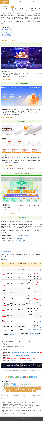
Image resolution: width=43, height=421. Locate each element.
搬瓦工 (6, 18)
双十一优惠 (26, 387)
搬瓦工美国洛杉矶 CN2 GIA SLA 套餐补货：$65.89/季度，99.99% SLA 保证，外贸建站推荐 (19, 402)
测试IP (25, 3)
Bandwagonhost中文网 (4, 2)
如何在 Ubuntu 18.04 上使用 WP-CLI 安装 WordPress (32, 395)
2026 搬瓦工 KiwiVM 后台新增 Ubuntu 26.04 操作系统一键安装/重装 (15, 413)
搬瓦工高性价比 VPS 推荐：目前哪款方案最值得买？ (22, 360)
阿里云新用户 (26, 391)
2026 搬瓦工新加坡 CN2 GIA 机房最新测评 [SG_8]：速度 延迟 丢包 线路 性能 (17, 404)
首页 (11, 3)
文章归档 (24, 418)
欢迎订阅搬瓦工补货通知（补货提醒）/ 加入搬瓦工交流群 (22, 245)
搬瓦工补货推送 (26, 389)
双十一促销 (31, 387)
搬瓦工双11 (10, 389)
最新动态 (33, 10)
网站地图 (21, 418)
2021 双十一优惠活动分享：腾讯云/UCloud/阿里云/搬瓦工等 (21, 9)
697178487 (27, 235)
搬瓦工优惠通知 (4, 389)
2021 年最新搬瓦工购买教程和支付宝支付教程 (20, 355)
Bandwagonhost (28, 10)
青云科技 (34, 391)
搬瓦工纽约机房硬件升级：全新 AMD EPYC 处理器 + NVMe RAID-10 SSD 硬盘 (17, 408)
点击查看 (12, 334)
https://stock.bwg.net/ (7, 251)
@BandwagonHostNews (18, 238)
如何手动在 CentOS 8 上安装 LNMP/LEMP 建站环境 (10, 395)
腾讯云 (8, 391)
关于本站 (34, 418)
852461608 (29, 335)
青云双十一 (30, 391)
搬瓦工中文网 (31, 13)
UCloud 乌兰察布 (15, 387)
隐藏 (7, 27)
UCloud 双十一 (21, 387)
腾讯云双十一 (12, 391)
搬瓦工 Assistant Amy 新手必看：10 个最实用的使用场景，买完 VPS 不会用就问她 (17, 407)
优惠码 (21, 3)
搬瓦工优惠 (38, 387)
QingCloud (6, 387)
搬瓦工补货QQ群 (20, 389)
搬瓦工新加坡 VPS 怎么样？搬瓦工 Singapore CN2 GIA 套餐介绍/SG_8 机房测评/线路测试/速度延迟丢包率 (22, 405)
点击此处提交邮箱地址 (19, 242)
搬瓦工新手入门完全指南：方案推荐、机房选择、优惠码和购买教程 (24, 352)
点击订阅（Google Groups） (20, 240)
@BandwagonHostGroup (31, 384)
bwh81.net (24, 217)
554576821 (27, 237)
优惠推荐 (15, 3)
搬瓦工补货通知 (32, 389)
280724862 (37, 333)
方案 (30, 3)
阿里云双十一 (20, 391)
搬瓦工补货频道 (38, 389)
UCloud (10, 387)
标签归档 (27, 418)
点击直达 (9, 71)
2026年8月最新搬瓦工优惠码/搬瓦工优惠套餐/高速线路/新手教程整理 (15, 401)
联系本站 (31, 418)
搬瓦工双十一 (15, 389)
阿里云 (16, 391)
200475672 (31, 333)
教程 (34, 3)
